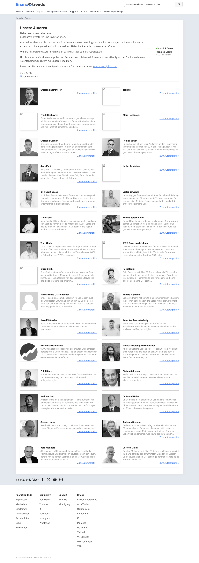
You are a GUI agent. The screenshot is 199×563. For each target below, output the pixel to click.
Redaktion (44, 499)
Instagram (44, 518)
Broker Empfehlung (87, 499)
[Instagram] (61, 480)
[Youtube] (54, 480)
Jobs (18, 523)
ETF (83, 11)
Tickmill (81, 532)
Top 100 (40, 11)
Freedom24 (83, 513)
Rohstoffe (94, 11)
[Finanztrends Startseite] (30, 6)
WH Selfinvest (84, 541)
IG (78, 518)
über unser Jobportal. (105, 66)
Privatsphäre (22, 518)
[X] (48, 480)
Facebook (44, 513)
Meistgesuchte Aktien (57, 11)
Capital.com (83, 509)
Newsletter (21, 527)
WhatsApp (44, 523)
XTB (79, 546)
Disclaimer (21, 509)
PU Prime (82, 527)
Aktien (29, 11)
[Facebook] (42, 480)
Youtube (43, 504)
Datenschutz (22, 513)
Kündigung (64, 504)
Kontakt (63, 499)
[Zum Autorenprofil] (29, 104)
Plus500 (81, 523)
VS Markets (83, 537)
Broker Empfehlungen (114, 11)
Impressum (21, 499)
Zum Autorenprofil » (87, 93)
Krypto (73, 11)
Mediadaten (22, 504)
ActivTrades (83, 504)
